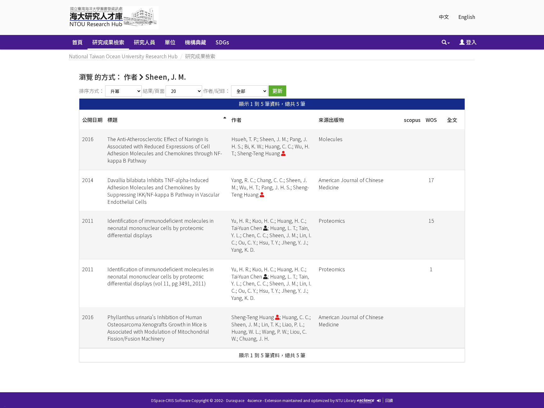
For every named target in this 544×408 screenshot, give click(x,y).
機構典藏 (195, 42)
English (466, 16)
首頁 (77, 42)
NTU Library (346, 400)
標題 (112, 120)
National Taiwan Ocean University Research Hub (123, 56)
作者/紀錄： (216, 91)
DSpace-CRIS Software (170, 400)
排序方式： (91, 91)
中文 (444, 16)
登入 (471, 42)
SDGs (222, 42)
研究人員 (144, 42)
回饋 (389, 400)
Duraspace (235, 400)
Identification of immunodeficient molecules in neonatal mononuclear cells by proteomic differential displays (160, 228)
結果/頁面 (154, 91)
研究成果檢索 (108, 42)
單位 (170, 42)
